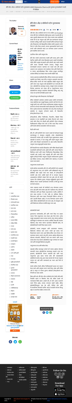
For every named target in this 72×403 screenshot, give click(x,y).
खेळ (12, 282)
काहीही (13, 294)
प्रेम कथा (13, 229)
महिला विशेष (14, 223)
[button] (21, 1)
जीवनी (12, 250)
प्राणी (12, 285)
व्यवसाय (13, 279)
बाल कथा (13, 208)
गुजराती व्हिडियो (22, 372)
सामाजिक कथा (15, 235)
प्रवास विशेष (14, 220)
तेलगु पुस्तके (33, 380)
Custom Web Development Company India (57, 399)
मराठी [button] (25, 1)
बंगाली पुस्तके (33, 382)
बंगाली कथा (45, 377)
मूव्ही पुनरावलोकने (15, 262)
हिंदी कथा (45, 367)
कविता (12, 217)
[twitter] (63, 373)
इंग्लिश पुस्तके (34, 367)
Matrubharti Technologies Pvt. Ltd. (22, 399)
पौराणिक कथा (14, 265)
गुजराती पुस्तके (34, 372)
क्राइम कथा (14, 297)
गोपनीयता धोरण (10, 372)
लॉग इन (63, 2)
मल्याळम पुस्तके (34, 384)
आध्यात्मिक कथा (15, 196)
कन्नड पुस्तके (34, 387)
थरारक (13, 273)
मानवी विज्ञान (14, 241)
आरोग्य (12, 247)
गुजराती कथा (45, 370)
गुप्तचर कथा (14, 232)
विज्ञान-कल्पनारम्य (15, 276)
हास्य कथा (13, 211)
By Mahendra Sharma (20, 63)
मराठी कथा (45, 372)
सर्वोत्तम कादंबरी (22, 370)
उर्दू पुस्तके (33, 389)
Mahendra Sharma (21, 27)
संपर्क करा (9, 370)
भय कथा (13, 259)
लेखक (20, 375)
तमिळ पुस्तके (33, 377)
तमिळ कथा (45, 382)
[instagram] (59, 373)
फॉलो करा (22, 33)
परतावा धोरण (10, 379)
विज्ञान (12, 291)
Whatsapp (16, 97)
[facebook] (55, 373)
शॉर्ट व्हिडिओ (21, 377)
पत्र (12, 256)
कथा (12, 193)
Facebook (15, 87)
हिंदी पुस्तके (33, 370)
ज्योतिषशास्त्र (14, 288)
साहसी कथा (14, 238)
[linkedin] (61, 376)
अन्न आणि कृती (15, 253)
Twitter (16, 92)
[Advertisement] (15, 355)
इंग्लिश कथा (45, 375)
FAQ (8, 381)
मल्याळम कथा (45, 380)
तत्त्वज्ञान (13, 244)
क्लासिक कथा (14, 205)
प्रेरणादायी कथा (15, 202)
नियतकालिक (14, 214)
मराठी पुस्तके (33, 375)
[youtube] (57, 376)
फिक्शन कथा (14, 199)
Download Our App (46, 308)
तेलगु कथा (45, 384)
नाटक (12, 226)
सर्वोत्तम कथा (21, 367)
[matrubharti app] (39, 1)
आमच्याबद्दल (9, 367)
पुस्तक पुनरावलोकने (14, 269)
